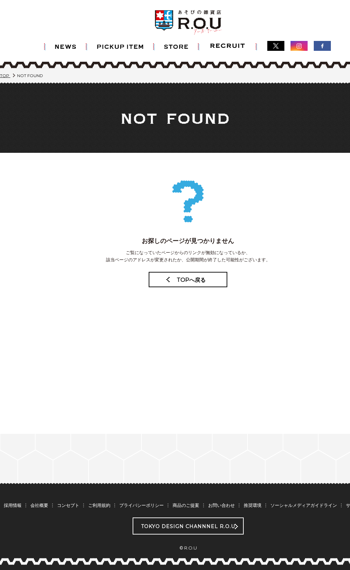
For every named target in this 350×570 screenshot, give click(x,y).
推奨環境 (252, 505)
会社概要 (39, 505)
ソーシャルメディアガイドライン (303, 505)
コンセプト (68, 505)
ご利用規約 (99, 505)
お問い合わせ (221, 505)
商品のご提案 (186, 505)
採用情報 (13, 505)
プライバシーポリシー (141, 505)
